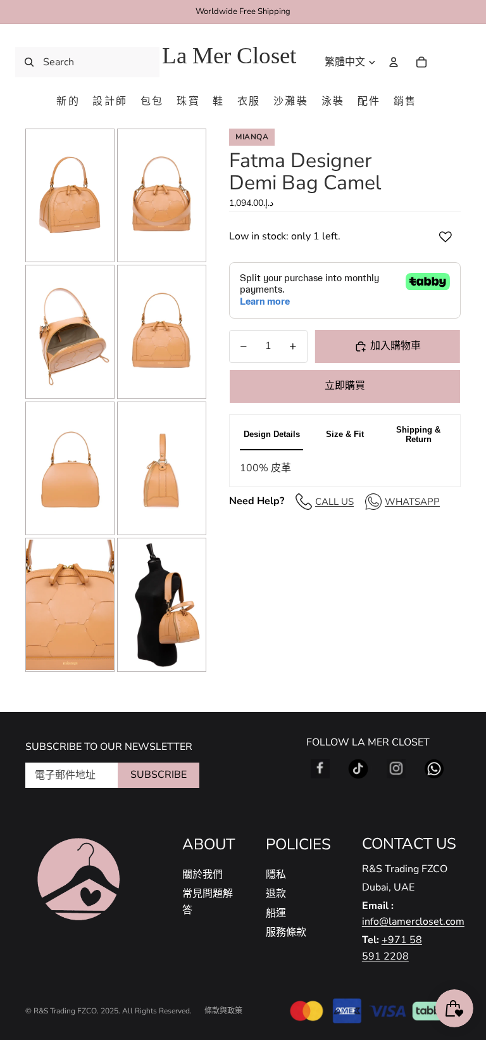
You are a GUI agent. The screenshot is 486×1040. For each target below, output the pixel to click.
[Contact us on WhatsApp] (434, 769)
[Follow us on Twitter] (358, 769)
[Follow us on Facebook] (320, 769)
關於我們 (202, 875)
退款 (276, 894)
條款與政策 (223, 1011)
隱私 (276, 875)
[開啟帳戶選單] (394, 62)
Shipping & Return (418, 434)
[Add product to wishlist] (445, 237)
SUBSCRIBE (158, 775)
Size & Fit (345, 434)
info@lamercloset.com (413, 922)
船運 (276, 913)
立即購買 (345, 386)
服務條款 (286, 932)
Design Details (272, 434)
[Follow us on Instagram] (396, 769)
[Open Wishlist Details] (448, 62)
